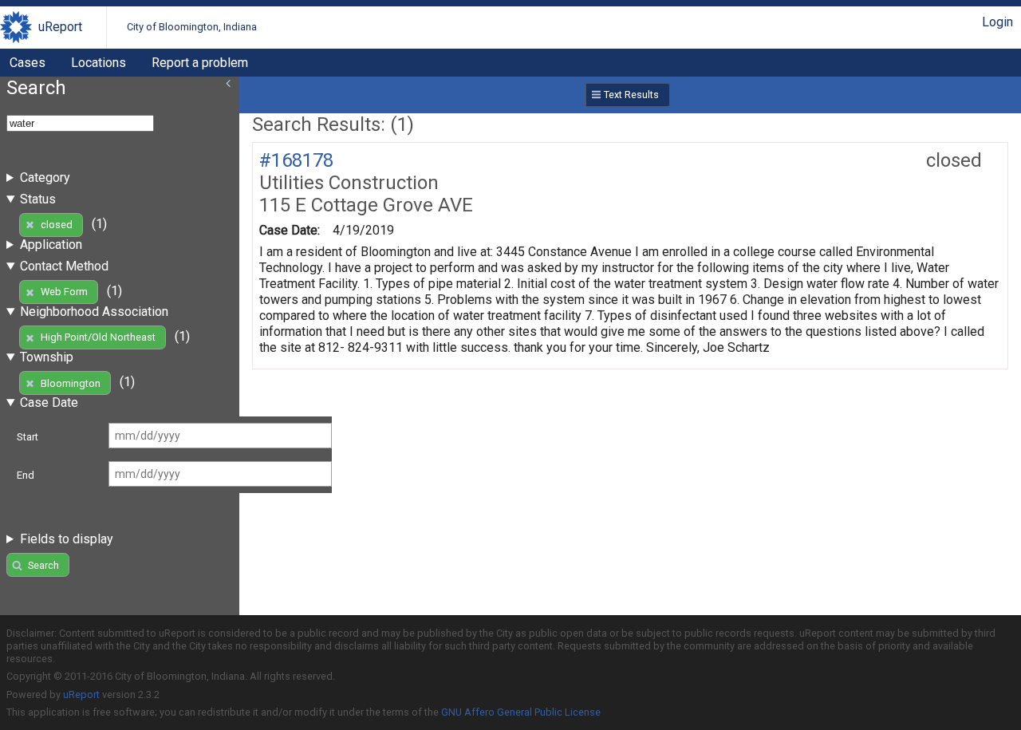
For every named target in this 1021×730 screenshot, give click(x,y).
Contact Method (64, 266)
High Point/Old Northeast (98, 337)
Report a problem (200, 62)
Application (51, 244)
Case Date (49, 402)
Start (27, 437)
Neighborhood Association (94, 311)
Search (43, 565)
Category (45, 177)
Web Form (64, 292)
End (25, 475)
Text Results (631, 95)
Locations (98, 62)
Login (997, 22)
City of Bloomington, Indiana (192, 27)
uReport (60, 26)
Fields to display (66, 539)
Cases (27, 62)
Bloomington (71, 383)
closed (57, 225)
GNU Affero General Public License (521, 712)
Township (46, 357)
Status (38, 199)
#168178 (296, 160)
